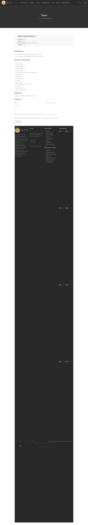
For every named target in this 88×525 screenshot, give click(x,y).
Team (40, 18)
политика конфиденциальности (67, 441)
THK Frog (32, 441)
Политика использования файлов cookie (54, 441)
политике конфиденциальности (49, 114)
